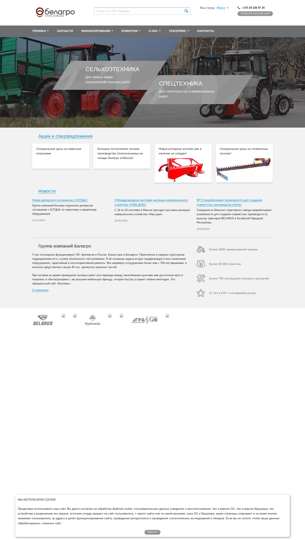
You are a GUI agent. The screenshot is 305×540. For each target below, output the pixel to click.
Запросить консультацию (255, 13)
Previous (26, 163)
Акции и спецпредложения (65, 136)
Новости (47, 191)
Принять (153, 532)
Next (279, 163)
